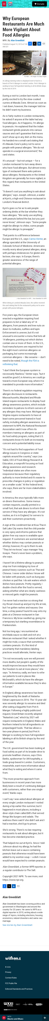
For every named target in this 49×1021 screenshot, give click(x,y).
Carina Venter (36, 238)
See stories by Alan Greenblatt (17, 925)
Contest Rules (11, 978)
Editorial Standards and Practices (19, 989)
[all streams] (45, 1017)
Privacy (8, 972)
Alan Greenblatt (17, 40)
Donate (40, 4)
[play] (4, 1017)
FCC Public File (11, 983)
